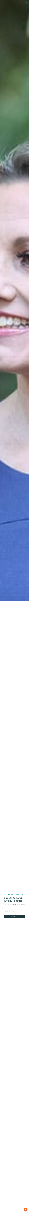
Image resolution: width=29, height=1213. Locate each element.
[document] (14, 606)
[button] (25, 1209)
